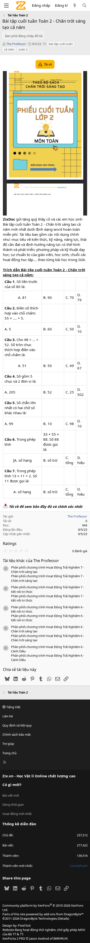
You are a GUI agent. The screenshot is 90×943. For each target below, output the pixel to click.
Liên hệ (7, 716)
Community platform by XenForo (42, 907)
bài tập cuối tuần (61, 44)
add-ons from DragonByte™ (64, 914)
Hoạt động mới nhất (17, 814)
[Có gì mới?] (74, 5)
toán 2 (23, 49)
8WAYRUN (60, 938)
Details (63, 918)
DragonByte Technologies (38, 918)
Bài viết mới (10, 795)
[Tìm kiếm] (84, 5)
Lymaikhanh (79, 866)
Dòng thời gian (13, 804)
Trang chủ (9, 753)
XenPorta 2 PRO (13, 938)
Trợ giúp (8, 743)
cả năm (9, 49)
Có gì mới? (11, 784)
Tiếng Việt (13, 707)
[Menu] (6, 5)
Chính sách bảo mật (16, 734)
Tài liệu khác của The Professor (31, 560)
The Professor (16, 44)
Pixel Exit (24, 925)
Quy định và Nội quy (17, 725)
